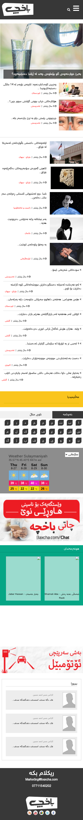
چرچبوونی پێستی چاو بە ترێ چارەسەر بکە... (33, 118)
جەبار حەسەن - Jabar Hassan (23, 594)
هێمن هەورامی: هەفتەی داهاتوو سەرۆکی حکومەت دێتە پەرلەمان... (43, 300)
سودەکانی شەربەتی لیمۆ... (65, 270)
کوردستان (36, 93)
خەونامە (67, 414)
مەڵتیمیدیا (73, 397)
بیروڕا (74, 684)
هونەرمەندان (71, 549)
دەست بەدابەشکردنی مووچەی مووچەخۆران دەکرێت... (50, 358)
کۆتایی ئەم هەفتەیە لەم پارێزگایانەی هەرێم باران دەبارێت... (48, 314)
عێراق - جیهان (24, 157)
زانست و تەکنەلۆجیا (22, 208)
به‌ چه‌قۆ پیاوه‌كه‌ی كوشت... (32, 245)
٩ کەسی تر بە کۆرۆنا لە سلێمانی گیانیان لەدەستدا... (52, 344)
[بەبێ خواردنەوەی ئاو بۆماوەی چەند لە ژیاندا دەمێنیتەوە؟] (41, 53)
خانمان (27, 233)
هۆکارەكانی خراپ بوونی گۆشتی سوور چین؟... (32, 101)
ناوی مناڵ (36, 414)
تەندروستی (35, 106)
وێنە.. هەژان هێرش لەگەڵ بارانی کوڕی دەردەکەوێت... (50, 329)
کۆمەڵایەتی (25, 258)
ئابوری (8, 365)
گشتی (7, 321)
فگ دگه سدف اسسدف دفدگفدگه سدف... (32, 700)
